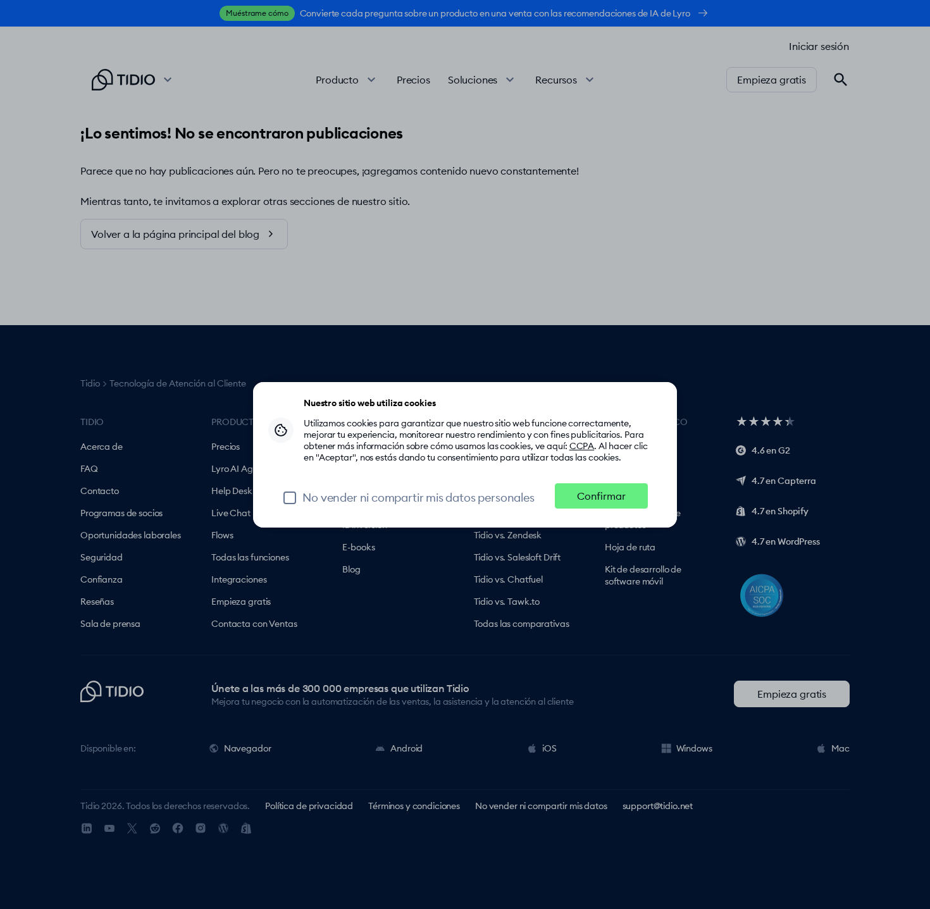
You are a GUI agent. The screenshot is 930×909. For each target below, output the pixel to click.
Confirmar (601, 496)
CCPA (582, 446)
